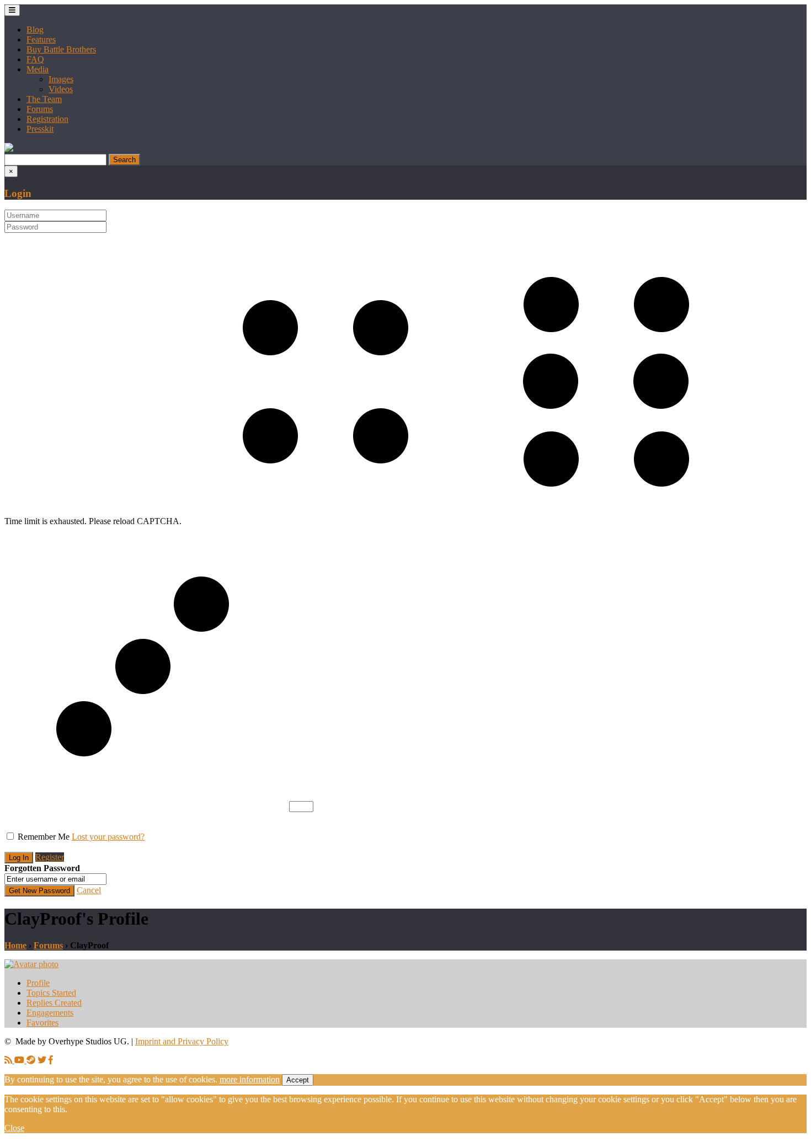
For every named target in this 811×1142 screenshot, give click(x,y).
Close (14, 1128)
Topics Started (51, 992)
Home (15, 945)
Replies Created (54, 1002)
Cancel (89, 890)
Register (49, 857)
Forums (39, 109)
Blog (35, 29)
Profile (38, 983)
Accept (297, 1080)
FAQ (35, 59)
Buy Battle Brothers (61, 49)
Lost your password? (108, 836)
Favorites (42, 1022)
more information (250, 1079)
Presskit (40, 129)
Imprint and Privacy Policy (181, 1041)
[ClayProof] (31, 964)
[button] (8, 148)
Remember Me (44, 836)
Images (61, 79)
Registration (47, 119)
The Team (44, 99)
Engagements (49, 1012)
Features (41, 39)
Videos (61, 89)
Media (37, 69)
